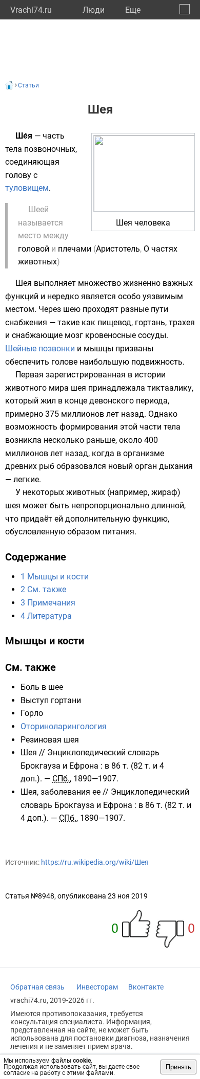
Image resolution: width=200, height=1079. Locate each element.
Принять (178, 1067)
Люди (94, 10)
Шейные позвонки (40, 348)
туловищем (27, 188)
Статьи (28, 85)
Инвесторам (97, 987)
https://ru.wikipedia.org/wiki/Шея (95, 862)
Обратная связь (37, 987)
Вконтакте (146, 987)
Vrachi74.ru (31, 10)
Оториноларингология (64, 726)
